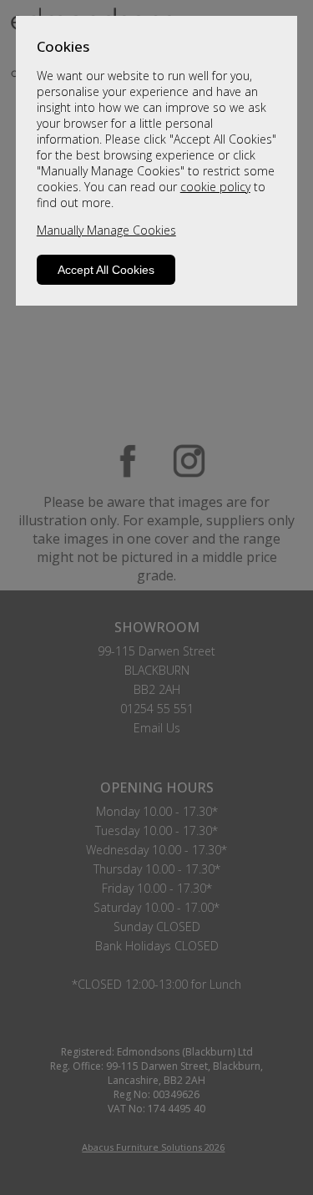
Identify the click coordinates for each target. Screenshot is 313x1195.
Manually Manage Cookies (106, 230)
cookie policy (215, 187)
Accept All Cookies (106, 269)
